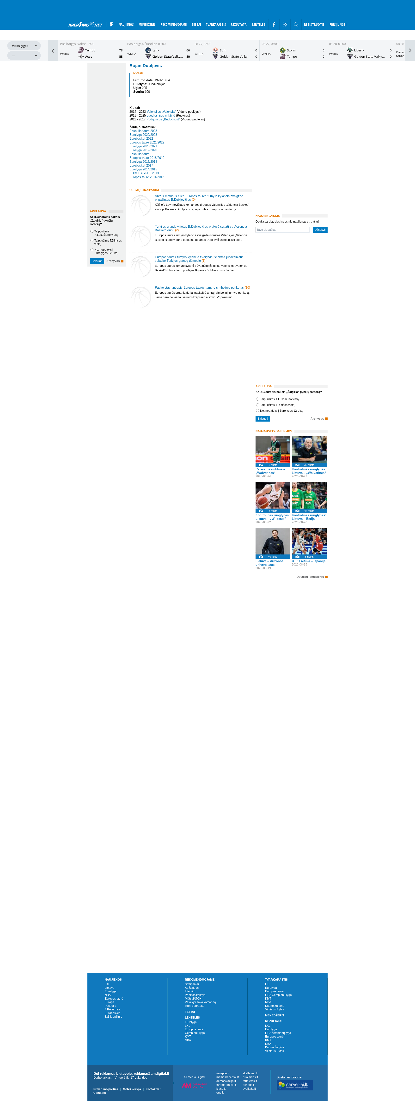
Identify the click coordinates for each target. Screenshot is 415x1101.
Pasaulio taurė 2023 (143, 131)
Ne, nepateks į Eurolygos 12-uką (105, 251)
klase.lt (221, 1088)
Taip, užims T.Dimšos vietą (277, 405)
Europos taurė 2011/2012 (146, 177)
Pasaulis (110, 1006)
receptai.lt (222, 1073)
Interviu (190, 991)
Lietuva (109, 987)
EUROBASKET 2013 (144, 173)
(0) (193, 199)
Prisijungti (338, 24)
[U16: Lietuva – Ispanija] (309, 541)
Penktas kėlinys (195, 995)
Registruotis (314, 24)
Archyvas (113, 261)
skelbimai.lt (250, 1073)
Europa (109, 1002)
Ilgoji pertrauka (194, 1006)
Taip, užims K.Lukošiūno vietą (106, 233)
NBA (108, 995)
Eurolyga (110, 991)
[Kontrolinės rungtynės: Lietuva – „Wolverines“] (309, 449)
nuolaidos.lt (250, 1077)
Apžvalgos (192, 987)
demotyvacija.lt (226, 1081)
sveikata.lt (249, 1088)
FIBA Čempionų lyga (278, 995)
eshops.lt (249, 1085)
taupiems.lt (250, 1081)
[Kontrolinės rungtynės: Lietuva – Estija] (309, 495)
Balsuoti (97, 261)
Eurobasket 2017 (141, 165)
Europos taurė (114, 998)
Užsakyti (320, 229)
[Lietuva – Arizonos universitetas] (273, 541)
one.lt (220, 1092)
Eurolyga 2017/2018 (143, 161)
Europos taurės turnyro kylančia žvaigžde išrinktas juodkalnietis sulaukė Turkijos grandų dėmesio (199, 258)
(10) (247, 287)
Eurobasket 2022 (141, 138)
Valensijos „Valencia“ (161, 111)
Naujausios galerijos (274, 431)
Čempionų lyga (195, 1033)
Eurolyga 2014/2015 (143, 169)
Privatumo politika (105, 1089)
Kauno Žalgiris (274, 1006)
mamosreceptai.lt (227, 1077)
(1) (203, 260)
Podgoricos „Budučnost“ (163, 119)
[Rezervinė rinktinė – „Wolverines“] (273, 449)
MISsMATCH (193, 998)
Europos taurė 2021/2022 (146, 142)
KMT (188, 1036)
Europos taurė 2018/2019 (146, 158)
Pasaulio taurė (139, 154)
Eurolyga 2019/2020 (143, 150)
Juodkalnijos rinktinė (161, 115)
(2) (177, 230)
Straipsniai (192, 984)
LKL (107, 984)
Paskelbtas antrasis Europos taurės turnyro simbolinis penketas (199, 287)
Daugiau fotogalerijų (310, 576)
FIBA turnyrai (113, 1009)
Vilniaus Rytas (274, 1009)
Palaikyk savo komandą (200, 1002)
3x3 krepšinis (113, 1016)
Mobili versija (132, 1089)
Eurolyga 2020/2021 (143, 146)
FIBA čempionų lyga (278, 1033)
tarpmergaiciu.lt (226, 1085)
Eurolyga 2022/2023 (143, 135)
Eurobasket (112, 1013)
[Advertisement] (189, 356)
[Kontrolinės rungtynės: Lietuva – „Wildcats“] (273, 495)
